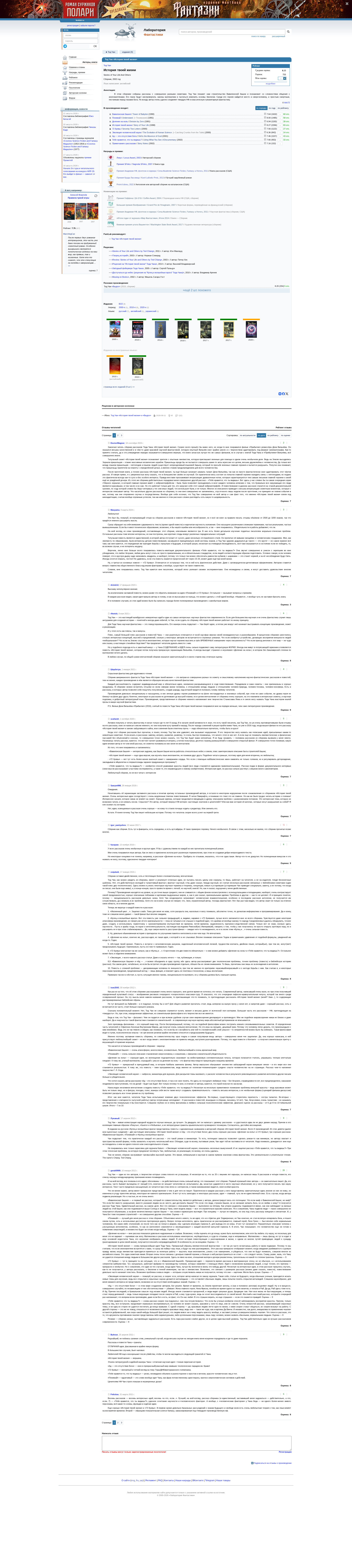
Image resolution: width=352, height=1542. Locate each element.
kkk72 (287, 102)
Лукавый (115, 1118)
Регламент (150, 1480)
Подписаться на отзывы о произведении (273, 1463)
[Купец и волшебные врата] (138, 337)
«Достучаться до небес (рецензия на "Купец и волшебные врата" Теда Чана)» (147, 272)
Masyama (115, 510)
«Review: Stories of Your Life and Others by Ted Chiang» (136, 260)
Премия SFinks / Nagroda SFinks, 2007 (135, 164)
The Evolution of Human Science (157, 132)
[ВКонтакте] (279, 393)
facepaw (115, 845)
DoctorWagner (117, 443)
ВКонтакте (197, 1480)
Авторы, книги (89, 62)
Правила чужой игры (78, 198)
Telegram (209, 1480)
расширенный (278, 36)
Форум (72, 98)
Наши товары (223, 1480)
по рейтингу (283, 108)
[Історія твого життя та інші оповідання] (138, 374)
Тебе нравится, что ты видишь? (127, 140)
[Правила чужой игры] (69, 219)
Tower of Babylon (140, 114)
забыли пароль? (87, 25)
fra (137, 1480)
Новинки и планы (77, 67)
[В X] (286, 393)
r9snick (114, 613)
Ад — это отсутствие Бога (124, 136)
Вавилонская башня (121, 114)
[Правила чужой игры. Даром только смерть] (92, 219)
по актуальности (247, 435)
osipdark (115, 872)
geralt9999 (115, 1170)
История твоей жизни (122, 125)
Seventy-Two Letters (131, 129)
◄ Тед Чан (110, 52)
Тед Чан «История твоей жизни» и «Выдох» (131, 415)
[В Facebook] (283, 393)
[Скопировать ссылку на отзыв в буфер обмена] (109, 443)
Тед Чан (107, 65)
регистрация (73, 25)
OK (94, 46)
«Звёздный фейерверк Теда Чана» (127, 268)
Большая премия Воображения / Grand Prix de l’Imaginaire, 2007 (146, 205)
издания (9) (127, 52)
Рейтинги (73, 77)
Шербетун (116, 669)
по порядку (261, 108)
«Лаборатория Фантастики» (182, 1495)
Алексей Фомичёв (78, 195)
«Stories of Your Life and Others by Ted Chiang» (132, 251)
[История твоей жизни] (115, 336)
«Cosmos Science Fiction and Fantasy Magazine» (79, 147)
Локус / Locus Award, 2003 (129, 158)
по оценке (285, 435)
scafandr (115, 719)
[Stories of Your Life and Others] (115, 373)
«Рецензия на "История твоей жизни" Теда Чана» (134, 264)
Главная (72, 57)
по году (272, 108)
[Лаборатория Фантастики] (126, 32)
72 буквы (116, 129)
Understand (127, 118)
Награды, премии (77, 72)
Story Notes (143, 143)
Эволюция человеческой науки (126, 132)
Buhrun (114, 1335)
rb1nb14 (114, 585)
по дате (261, 435)
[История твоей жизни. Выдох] (251, 337)
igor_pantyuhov (118, 825)
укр (141, 1480)
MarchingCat (69, 234)
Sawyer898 (116, 785)
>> (69, 266)
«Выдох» (116, 286)
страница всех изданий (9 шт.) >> (119, 387)
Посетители (74, 88)
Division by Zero (136, 121)
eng (133, 1480)
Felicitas (115, 1394)
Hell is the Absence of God (150, 136)
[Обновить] (96, 197)
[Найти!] (288, 32)
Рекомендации (75, 83)
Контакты (169, 1480)
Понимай (116, 118)
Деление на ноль (120, 121)
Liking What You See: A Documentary (159, 140)
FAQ (160, 1480)
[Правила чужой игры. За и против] (81, 219)
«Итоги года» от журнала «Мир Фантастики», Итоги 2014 (143, 218)
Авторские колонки (78, 93)
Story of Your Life (141, 125)
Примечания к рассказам (124, 143)
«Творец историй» (120, 255)
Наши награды (183, 1480)
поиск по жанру (258, 36)
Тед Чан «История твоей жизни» (126, 239)
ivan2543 (115, 987)
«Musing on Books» (120, 277)
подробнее (270, 83)
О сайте (126, 1480)
